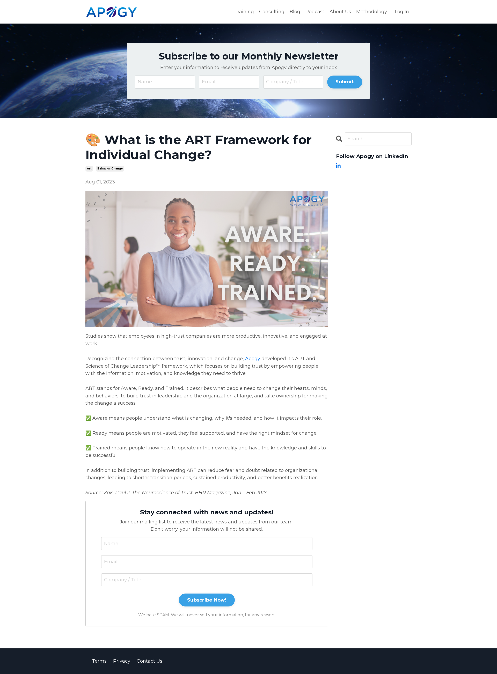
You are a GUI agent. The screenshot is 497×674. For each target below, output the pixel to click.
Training (244, 11)
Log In (402, 11)
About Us (340, 11)
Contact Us (149, 661)
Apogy (252, 358)
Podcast (314, 11)
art (89, 168)
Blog (295, 11)
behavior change (110, 168)
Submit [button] (344, 82)
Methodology (371, 11)
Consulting (271, 11)
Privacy (121, 661)
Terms (99, 661)
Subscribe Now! (206, 600)
